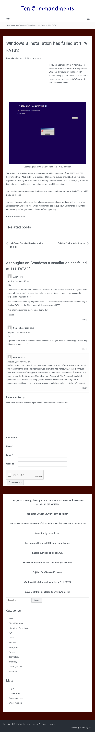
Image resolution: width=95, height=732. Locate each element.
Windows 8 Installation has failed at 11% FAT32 (47, 582)
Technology (14, 657)
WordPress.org (15, 703)
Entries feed (14, 693)
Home (6, 25)
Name (9, 446)
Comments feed (16, 698)
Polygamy (13, 647)
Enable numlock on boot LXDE (47, 553)
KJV (10, 633)
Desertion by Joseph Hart (47, 533)
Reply (84, 319)
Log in (11, 688)
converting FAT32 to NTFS (77, 191)
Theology (13, 662)
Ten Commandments (47, 8)
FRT (90, 728)
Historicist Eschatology (19, 628)
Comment (11, 437)
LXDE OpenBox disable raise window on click (47, 592)
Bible (11, 618)
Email (9, 455)
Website (10, 464)
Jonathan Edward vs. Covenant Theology (47, 513)
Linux (11, 638)
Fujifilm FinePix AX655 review (71, 243)
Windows (14, 25)
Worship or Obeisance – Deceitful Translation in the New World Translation (47, 523)
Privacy (12, 652)
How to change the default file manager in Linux (47, 562)
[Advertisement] (27, 81)
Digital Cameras (16, 623)
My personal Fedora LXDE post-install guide (47, 543)
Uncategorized (15, 666)
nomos (38, 58)
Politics (12, 642)
